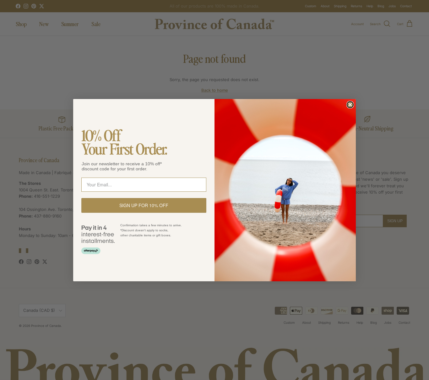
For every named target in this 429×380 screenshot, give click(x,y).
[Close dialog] (350, 105)
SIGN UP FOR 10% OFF (143, 205)
